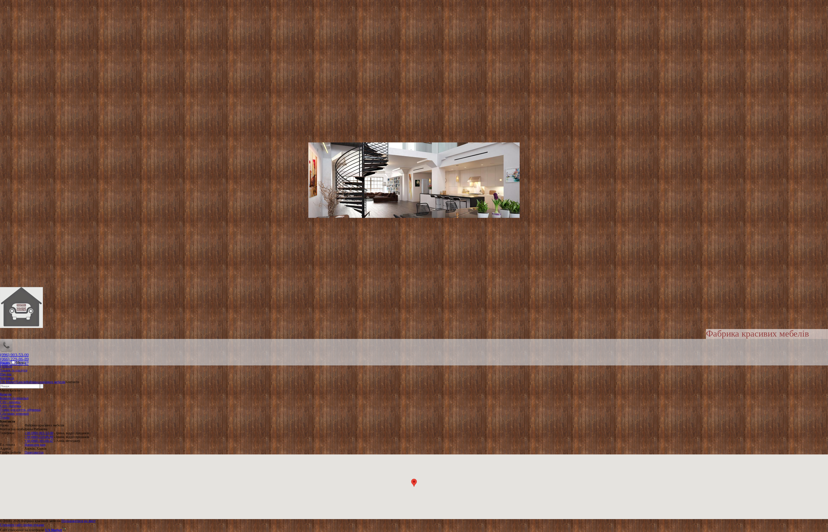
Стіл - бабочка (10, 406)
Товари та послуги (13, 370)
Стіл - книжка (10, 402)
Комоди (5, 394)
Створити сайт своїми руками (22, 525)
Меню (20, 362)
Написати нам (35, 444)
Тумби (4, 417)
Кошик (5, 362)
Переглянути (34, 452)
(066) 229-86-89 (14, 359)
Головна (6, 366)
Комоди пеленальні (14, 398)
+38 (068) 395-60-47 (39, 441)
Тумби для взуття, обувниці (20, 410)
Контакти (7, 378)
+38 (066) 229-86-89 (39, 437)
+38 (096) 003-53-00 (39, 433)
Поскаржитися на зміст (78, 521)
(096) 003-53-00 (14, 354)
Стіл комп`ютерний (14, 413)
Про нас (6, 374)
